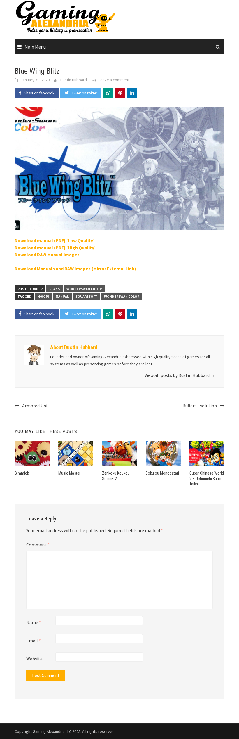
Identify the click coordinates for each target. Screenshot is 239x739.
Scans (54, 289)
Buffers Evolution (199, 406)
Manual (62, 296)
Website (34, 659)
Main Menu (35, 47)
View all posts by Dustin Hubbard (180, 375)
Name (33, 622)
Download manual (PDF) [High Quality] (55, 247)
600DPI (43, 296)
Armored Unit (35, 406)
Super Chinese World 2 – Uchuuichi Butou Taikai (206, 478)
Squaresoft (86, 296)
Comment (38, 545)
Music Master (69, 473)
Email (33, 640)
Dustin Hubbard (73, 79)
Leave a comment (114, 79)
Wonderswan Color (84, 289)
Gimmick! (22, 473)
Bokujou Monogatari (162, 473)
